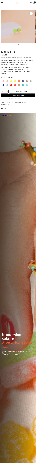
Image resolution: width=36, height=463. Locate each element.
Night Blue (3, 85)
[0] (34, 3)
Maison (3, 8)
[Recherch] (31, 3)
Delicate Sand (19, 85)
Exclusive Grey (23, 81)
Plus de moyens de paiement (18, 98)
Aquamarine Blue (23, 85)
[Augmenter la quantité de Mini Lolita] (7, 91)
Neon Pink (15, 85)
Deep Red (7, 81)
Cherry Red (11, 85)
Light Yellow (15, 81)
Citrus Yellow (11, 81)
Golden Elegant (27, 81)
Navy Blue (7, 85)
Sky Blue (27, 85)
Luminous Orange (19, 81)
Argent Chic (31, 81)
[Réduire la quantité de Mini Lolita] (2, 91)
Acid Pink (3, 81)
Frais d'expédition (12, 57)
